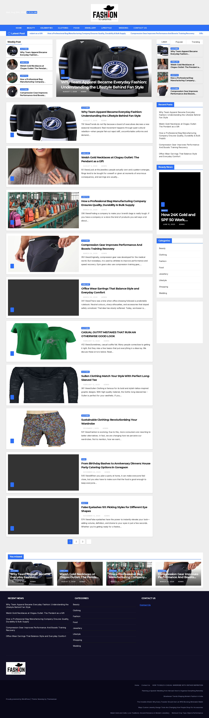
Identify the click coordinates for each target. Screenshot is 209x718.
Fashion (162, 261)
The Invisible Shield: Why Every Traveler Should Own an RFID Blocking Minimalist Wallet (170, 702)
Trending (195, 42)
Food (76, 28)
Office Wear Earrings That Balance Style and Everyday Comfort (36, 636)
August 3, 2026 (70, 92)
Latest (164, 42)
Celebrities (46, 28)
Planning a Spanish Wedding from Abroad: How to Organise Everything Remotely (172, 691)
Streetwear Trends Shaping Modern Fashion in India (183, 696)
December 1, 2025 (91, 428)
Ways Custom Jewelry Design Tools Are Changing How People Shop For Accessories (170, 707)
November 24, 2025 (92, 472)
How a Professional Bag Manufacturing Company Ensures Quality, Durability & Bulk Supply (33, 83)
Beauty (31, 28)
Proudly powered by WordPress (18, 699)
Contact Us (140, 28)
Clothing (63, 28)
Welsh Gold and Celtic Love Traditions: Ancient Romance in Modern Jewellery (139, 713)
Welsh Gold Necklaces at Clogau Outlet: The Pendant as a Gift (33, 68)
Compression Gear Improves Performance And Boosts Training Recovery (33, 95)
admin (83, 92)
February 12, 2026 (91, 385)
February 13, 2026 (91, 341)
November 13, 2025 (92, 516)
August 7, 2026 (90, 120)
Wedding (123, 28)
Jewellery (90, 28)
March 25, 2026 (90, 210)
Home (19, 28)
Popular (179, 42)
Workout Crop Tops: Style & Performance (187, 713)
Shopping (163, 287)
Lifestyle (106, 28)
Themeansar (51, 699)
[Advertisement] (180, 321)
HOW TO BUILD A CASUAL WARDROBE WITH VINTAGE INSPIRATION (177, 685)
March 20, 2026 (90, 297)
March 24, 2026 (90, 253)
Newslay (41, 699)
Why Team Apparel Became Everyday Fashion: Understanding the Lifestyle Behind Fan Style (33, 56)
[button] (202, 28)
